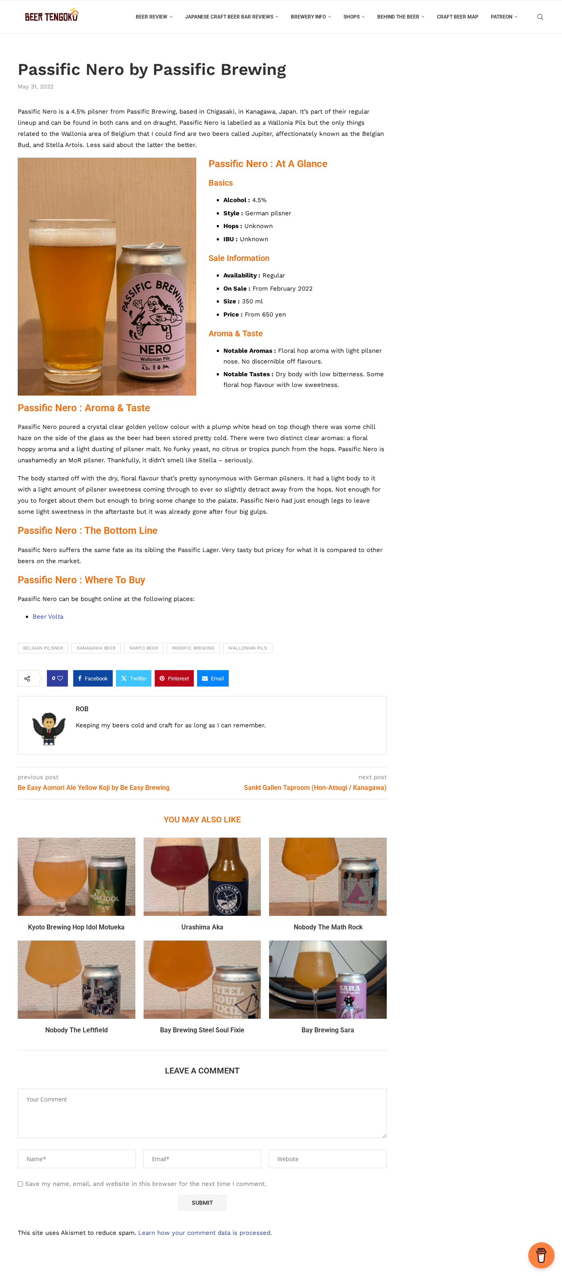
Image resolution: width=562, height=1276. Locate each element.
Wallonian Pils (247, 648)
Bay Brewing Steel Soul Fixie (202, 1030)
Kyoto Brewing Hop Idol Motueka (76, 927)
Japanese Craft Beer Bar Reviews (229, 17)
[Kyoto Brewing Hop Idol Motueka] (76, 877)
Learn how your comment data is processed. (205, 1232)
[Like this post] (60, 678)
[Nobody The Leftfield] (76, 980)
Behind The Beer (398, 17)
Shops (352, 17)
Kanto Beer (144, 648)
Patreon (501, 17)
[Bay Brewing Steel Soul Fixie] (202, 980)
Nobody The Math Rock (328, 927)
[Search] (540, 16)
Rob (82, 709)
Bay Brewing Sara (328, 1030)
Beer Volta (48, 616)
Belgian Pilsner (43, 648)
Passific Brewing (193, 648)
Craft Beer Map (457, 17)
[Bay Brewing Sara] (328, 980)
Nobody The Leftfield (76, 1030)
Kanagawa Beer (96, 648)
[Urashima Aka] (202, 877)
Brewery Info (308, 17)
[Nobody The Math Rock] (328, 877)
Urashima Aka (202, 927)
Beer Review (151, 17)
